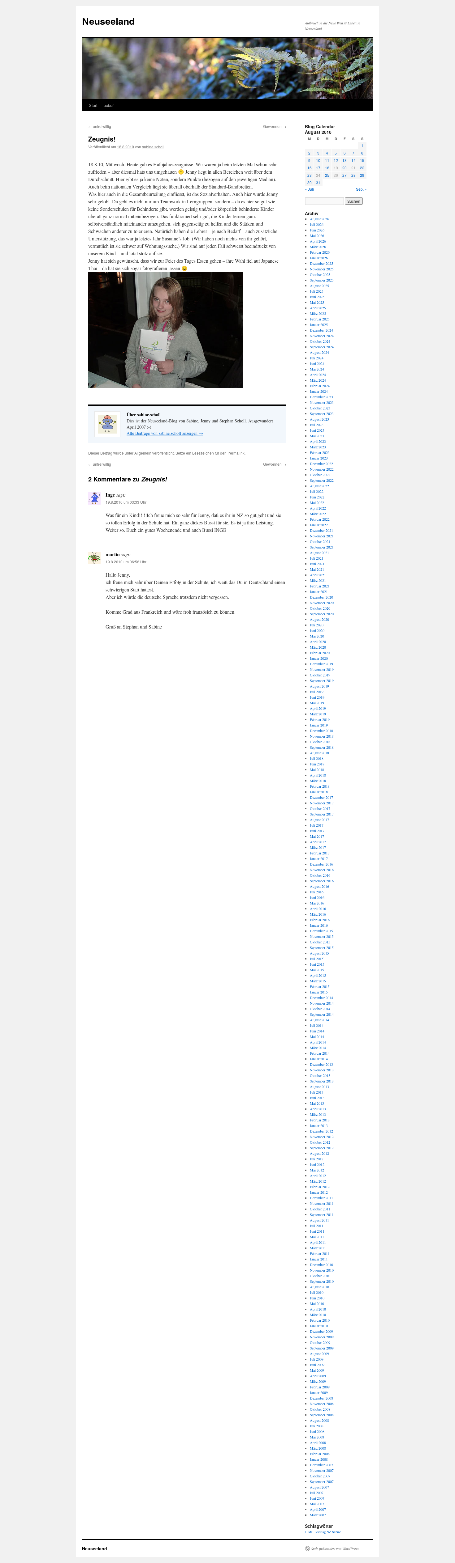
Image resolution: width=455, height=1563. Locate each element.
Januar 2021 (319, 591)
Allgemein (142, 452)
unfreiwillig (99, 126)
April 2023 (318, 441)
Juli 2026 (316, 224)
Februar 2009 (320, 1386)
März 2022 (318, 513)
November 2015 (322, 936)
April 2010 (318, 1309)
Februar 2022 (320, 519)
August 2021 (319, 552)
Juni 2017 (317, 830)
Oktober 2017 (320, 808)
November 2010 (322, 1270)
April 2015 (318, 975)
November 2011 (322, 1203)
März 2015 (318, 980)
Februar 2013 (320, 1119)
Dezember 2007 (321, 1464)
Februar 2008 (320, 1453)
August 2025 (319, 285)
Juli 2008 (316, 1425)
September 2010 (322, 1281)
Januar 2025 (319, 324)
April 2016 (318, 908)
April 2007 (318, 1509)
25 (327, 175)
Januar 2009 (319, 1392)
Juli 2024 (316, 357)
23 (309, 175)
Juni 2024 (317, 363)
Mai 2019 (317, 702)
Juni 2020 (317, 630)
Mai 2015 (317, 969)
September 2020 (322, 613)
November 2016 (322, 869)
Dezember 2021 (321, 530)
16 (309, 167)
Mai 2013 (317, 1103)
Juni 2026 (317, 229)
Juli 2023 (316, 424)
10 (318, 160)
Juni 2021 (317, 563)
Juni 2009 (317, 1364)
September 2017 (322, 813)
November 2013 (322, 1069)
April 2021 (318, 574)
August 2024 (319, 352)
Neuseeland (108, 21)
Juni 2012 (317, 1164)
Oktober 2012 (320, 1142)
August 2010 (319, 1286)
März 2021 (318, 580)
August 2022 (319, 485)
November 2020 (322, 602)
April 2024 (318, 374)
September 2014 (322, 1014)
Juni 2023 (317, 430)
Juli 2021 (316, 558)
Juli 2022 (316, 491)
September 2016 (322, 880)
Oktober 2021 (320, 541)
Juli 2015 (316, 958)
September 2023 (322, 413)
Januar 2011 (319, 1258)
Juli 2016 (316, 891)
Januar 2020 (319, 658)
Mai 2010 (317, 1303)
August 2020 (319, 619)
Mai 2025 (317, 302)
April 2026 (318, 241)
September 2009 (322, 1347)
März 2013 (318, 1114)
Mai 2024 (317, 368)
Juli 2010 (316, 1292)
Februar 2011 (320, 1253)
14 (353, 160)
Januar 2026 (319, 257)
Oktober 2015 (320, 941)
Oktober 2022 (320, 474)
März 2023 (318, 446)
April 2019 (318, 708)
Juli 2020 (316, 624)
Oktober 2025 (320, 274)
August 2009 (319, 1353)
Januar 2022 (319, 524)
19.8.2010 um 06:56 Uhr (126, 561)
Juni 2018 (317, 763)
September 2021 (322, 546)
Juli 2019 (316, 691)
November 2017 (322, 802)
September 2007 (322, 1481)
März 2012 (318, 1181)
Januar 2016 (319, 925)
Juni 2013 (317, 1097)
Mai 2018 (317, 769)
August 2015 (319, 953)
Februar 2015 (320, 986)
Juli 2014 (316, 1025)
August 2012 (319, 1153)
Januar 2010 (319, 1325)
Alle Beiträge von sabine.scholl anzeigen (165, 433)
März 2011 (318, 1247)
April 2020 (318, 641)
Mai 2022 (317, 502)
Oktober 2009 (320, 1342)
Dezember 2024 (321, 330)
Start (93, 105)
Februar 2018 (320, 786)
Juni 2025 (317, 296)
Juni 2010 (317, 1297)
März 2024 (318, 380)
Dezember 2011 (321, 1197)
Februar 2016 (320, 919)
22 (362, 167)
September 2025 (322, 279)
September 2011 (322, 1214)
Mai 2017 (317, 836)
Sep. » (361, 189)
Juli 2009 (316, 1359)
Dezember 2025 (321, 263)
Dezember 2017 (321, 797)
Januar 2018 (319, 791)
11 (327, 160)
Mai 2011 (317, 1236)
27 (344, 175)
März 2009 (318, 1381)
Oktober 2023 (320, 407)
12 (336, 160)
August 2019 (319, 686)
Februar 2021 (320, 585)
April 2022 (318, 508)
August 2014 (319, 1019)
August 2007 (319, 1487)
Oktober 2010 (320, 1275)
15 (362, 160)
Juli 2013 (316, 1092)
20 (344, 167)
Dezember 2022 (321, 463)
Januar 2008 (319, 1459)
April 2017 (318, 841)
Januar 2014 (319, 1058)
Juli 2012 (316, 1158)
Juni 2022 (317, 496)
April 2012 (318, 1175)
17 (318, 167)
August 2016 (319, 886)
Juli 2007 (316, 1492)
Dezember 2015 (321, 930)
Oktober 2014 (320, 1008)
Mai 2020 (317, 635)
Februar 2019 (320, 719)
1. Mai (309, 1532)
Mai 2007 (317, 1503)
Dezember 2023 (321, 396)
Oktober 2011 (320, 1208)
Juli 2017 (316, 825)
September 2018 (322, 747)
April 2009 (318, 1375)
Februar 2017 (320, 852)
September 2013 (322, 1080)
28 (353, 175)
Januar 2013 (319, 1125)
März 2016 (318, 914)
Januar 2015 (319, 991)
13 (344, 160)
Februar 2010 (320, 1320)
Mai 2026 (317, 235)
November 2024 (322, 335)
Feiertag (320, 1532)
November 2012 (322, 1136)
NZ (329, 1532)
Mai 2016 (317, 902)
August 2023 (319, 419)
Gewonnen (274, 126)
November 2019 (322, 669)
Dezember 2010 (321, 1264)
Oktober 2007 (320, 1475)
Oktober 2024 (320, 341)
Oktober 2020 (320, 608)
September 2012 (322, 1147)
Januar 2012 (319, 1192)
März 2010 (318, 1314)
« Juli (309, 189)
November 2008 (322, 1403)
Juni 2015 (317, 964)
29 (362, 175)
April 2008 (318, 1442)
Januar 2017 (319, 858)
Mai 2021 (317, 569)
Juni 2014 (317, 1030)
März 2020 (318, 647)
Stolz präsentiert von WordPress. (335, 1548)
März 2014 (318, 1047)
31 (318, 182)
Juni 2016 (317, 897)
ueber (109, 105)
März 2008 (318, 1448)
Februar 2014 (320, 1053)
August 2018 (319, 752)
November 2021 (322, 535)
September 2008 (322, 1414)
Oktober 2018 (320, 741)
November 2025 (322, 268)
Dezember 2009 (321, 1331)
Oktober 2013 (320, 1075)
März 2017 (318, 847)
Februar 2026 (320, 252)
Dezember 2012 (321, 1131)
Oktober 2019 (320, 674)
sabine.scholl (153, 146)
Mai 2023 (317, 435)
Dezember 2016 (321, 864)
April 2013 (318, 1108)
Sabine (336, 1532)
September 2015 (322, 947)
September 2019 (322, 680)
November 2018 (322, 736)
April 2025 (318, 307)
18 (327, 167)
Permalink (236, 452)
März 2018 (318, 780)
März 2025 (318, 313)
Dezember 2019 (321, 663)
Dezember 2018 (321, 730)
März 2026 (318, 246)
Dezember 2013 (321, 1064)
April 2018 (318, 775)
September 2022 (322, 480)
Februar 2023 (320, 452)
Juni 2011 (317, 1231)
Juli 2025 (316, 291)
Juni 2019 (317, 697)
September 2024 (322, 346)
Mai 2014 (317, 1036)
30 (309, 182)
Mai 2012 (317, 1169)
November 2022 (322, 469)
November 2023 (322, 402)
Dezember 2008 (321, 1398)
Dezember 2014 (321, 997)
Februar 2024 (320, 385)
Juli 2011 (316, 1225)
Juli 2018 (316, 758)
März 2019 (318, 713)
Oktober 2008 (320, 1409)
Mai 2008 (317, 1436)
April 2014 (318, 1042)
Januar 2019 (319, 724)
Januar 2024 (319, 391)
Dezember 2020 (321, 597)
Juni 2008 (317, 1431)
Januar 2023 (319, 457)
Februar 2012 (320, 1186)
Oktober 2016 (320, 875)
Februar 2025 (320, 318)
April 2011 (318, 1242)
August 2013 (319, 1086)
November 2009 (322, 1336)
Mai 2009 (317, 1370)
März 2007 (318, 1514)
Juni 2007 (317, 1498)
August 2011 (319, 1220)
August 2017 (319, 819)
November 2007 (322, 1470)
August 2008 (319, 1420)
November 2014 (322, 1003)
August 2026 (319, 218)
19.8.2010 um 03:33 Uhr (126, 502)
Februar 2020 (320, 652)
